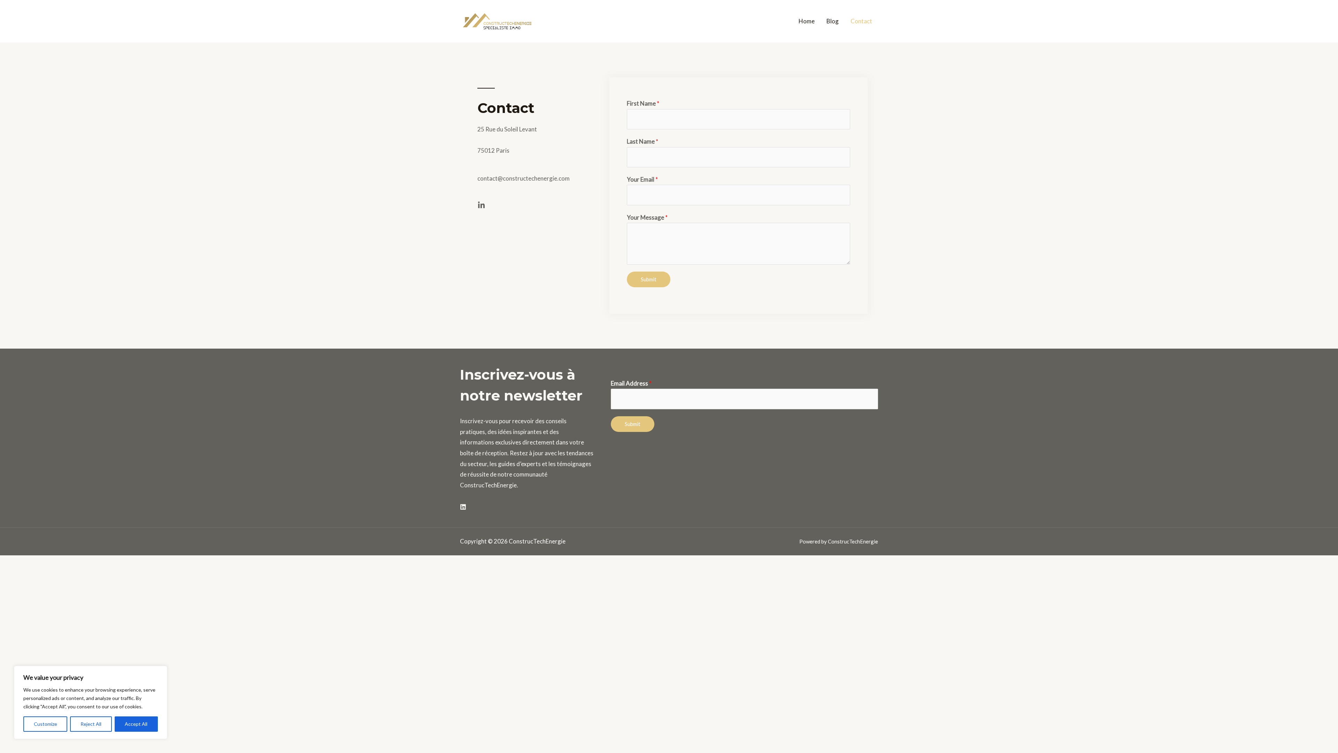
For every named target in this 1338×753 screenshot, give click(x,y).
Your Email (642, 179)
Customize (45, 724)
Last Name (642, 141)
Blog (832, 21)
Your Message (647, 217)
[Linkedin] (463, 507)
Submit (648, 279)
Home (807, 21)
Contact (861, 21)
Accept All (136, 724)
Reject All (90, 724)
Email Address (631, 383)
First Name (643, 103)
